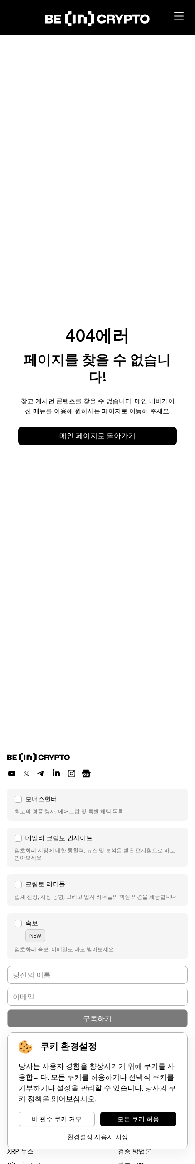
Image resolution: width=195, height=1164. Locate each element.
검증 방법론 (134, 1151)
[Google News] (86, 773)
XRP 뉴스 (20, 1151)
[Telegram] (40, 773)
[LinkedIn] (56, 773)
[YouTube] (11, 773)
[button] (97, 805)
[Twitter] (26, 773)
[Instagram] (71, 773)
